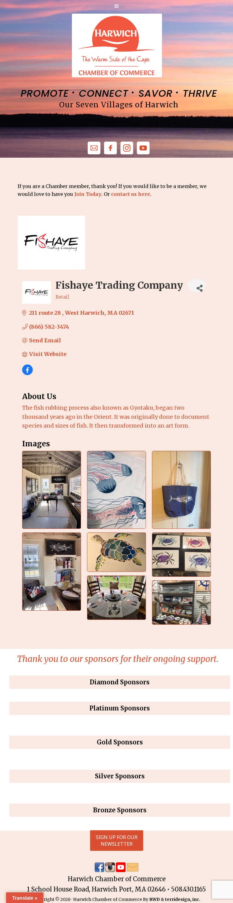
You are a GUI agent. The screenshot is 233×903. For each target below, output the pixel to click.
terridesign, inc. (182, 899)
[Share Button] (196, 285)
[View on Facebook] (27, 373)
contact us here (130, 194)
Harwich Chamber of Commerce (116, 45)
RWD (154, 899)
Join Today (87, 194)
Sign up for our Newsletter (116, 840)
